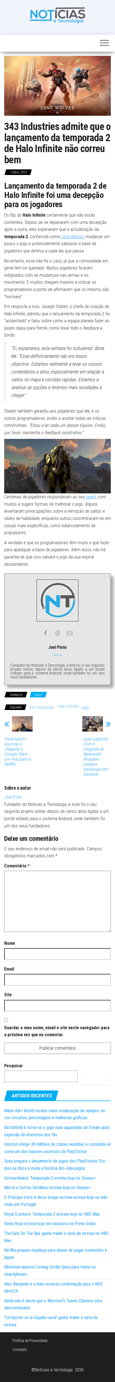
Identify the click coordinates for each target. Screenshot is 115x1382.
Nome (9, 943)
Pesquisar (13, 1065)
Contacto (20, 1349)
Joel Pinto (13, 797)
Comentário (17, 866)
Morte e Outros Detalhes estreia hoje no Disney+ (47, 1187)
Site (8, 994)
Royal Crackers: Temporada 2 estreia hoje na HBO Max (52, 1214)
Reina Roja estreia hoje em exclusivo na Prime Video (50, 1223)
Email (9, 969)
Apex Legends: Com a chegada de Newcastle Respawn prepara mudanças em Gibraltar (95, 757)
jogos (38, 695)
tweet (91, 497)
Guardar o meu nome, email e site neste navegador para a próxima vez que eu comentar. (56, 1031)
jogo (85, 707)
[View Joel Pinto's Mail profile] (70, 633)
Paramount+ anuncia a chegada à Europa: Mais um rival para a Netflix (17, 752)
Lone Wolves (72, 236)
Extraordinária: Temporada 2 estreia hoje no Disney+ (50, 1178)
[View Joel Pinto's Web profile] (57, 633)
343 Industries (41, 707)
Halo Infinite (67, 706)
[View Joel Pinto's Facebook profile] (45, 633)
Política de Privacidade (30, 1340)
